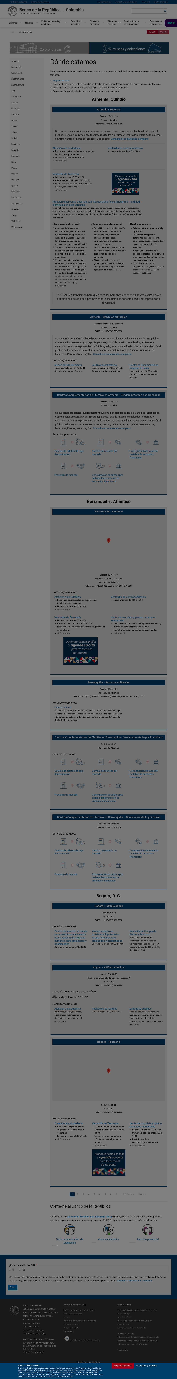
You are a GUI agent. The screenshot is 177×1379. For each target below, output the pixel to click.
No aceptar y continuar (146, 1365)
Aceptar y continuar (123, 1365)
